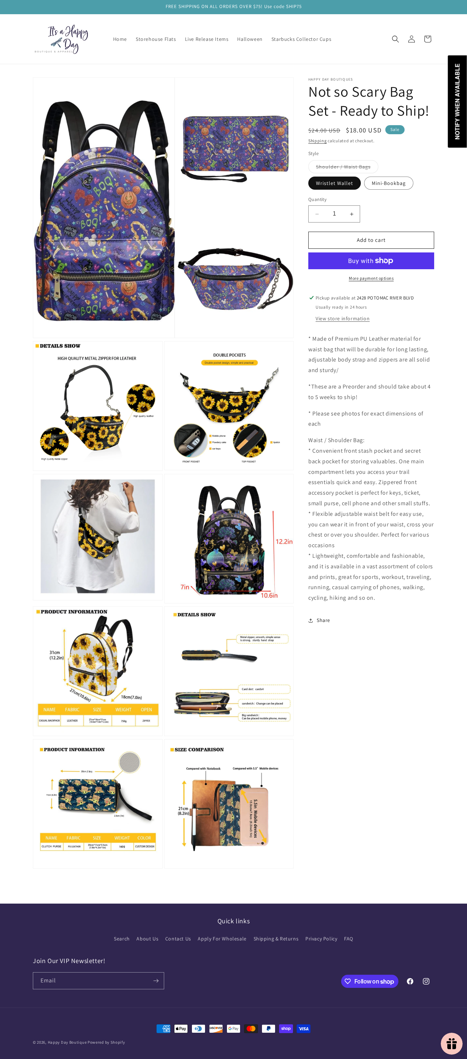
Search (122, 938)
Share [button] (323, 620)
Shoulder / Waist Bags (347, 168)
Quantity (317, 200)
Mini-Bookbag (389, 183)
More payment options (371, 278)
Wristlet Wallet (334, 183)
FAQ (348, 938)
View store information (343, 318)
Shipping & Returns (276, 938)
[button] (395, 39)
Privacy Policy (321, 938)
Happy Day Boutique (67, 1042)
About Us (147, 938)
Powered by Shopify (106, 1042)
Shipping (317, 140)
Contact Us (178, 938)
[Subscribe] (156, 980)
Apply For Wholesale (222, 938)
